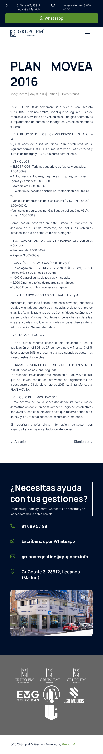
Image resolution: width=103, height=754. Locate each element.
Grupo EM (68, 744)
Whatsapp (54, 18)
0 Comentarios (69, 94)
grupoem (21, 94)
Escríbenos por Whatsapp (48, 541)
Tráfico (52, 94)
